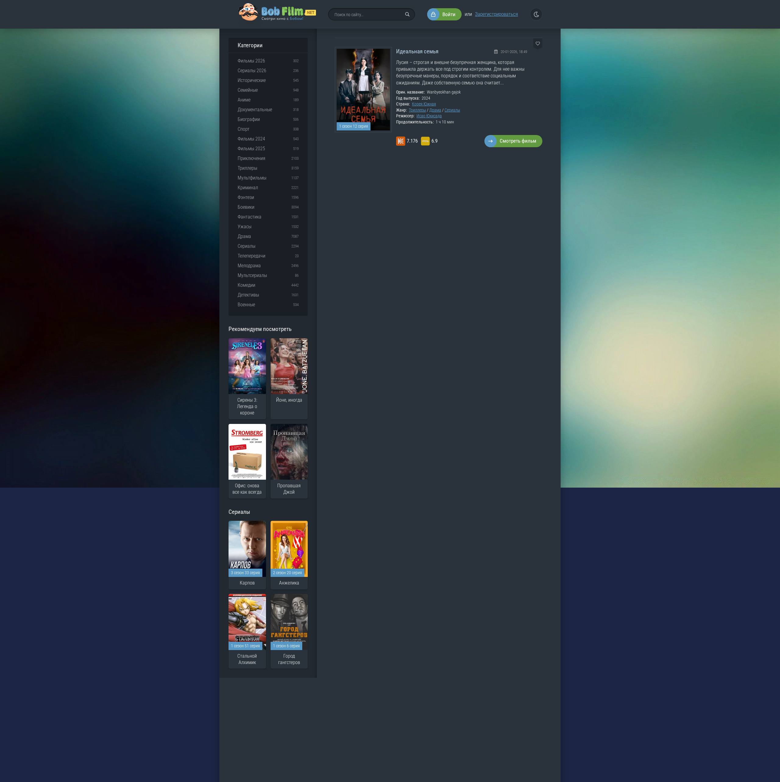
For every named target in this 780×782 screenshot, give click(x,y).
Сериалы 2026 (252, 70)
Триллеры (417, 110)
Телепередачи (251, 256)
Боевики (246, 207)
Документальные (255, 109)
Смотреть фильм (518, 141)
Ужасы (244, 226)
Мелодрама (249, 265)
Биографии (249, 119)
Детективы (248, 295)
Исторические (252, 80)
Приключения (251, 158)
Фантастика (249, 217)
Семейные (248, 90)
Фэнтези (246, 197)
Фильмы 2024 (251, 139)
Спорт (244, 129)
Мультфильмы (252, 178)
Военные (246, 304)
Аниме (244, 100)
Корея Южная (424, 103)
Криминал (248, 187)
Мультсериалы (252, 275)
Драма (435, 110)
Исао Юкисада (429, 115)
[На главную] (277, 14)
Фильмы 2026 (251, 61)
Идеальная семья (417, 51)
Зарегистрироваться (496, 14)
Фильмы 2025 (251, 148)
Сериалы (452, 110)
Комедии (246, 285)
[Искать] (407, 14)
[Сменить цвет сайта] (536, 14)
